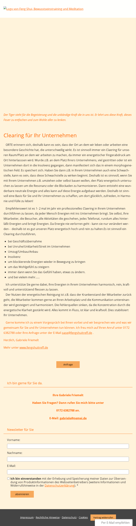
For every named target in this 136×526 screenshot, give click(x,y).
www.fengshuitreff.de (33, 347)
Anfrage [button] (68, 364)
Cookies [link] (83, 517)
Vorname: (13, 440)
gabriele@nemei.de (73, 418)
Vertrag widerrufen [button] (103, 517)
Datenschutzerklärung (59, 485)
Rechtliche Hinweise (48, 517)
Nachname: (14, 453)
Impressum (27, 517)
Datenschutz (69, 517)
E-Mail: (11, 466)
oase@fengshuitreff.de (77, 333)
